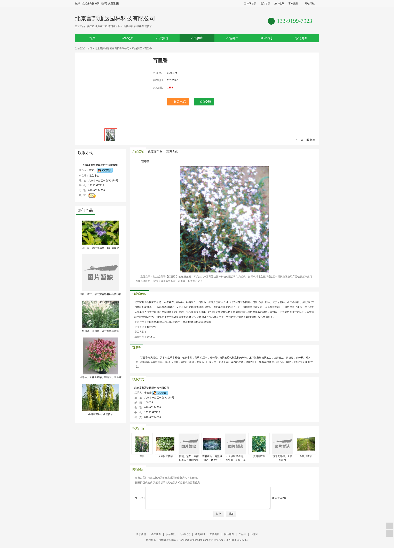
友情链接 (214, 534)
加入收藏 (279, 3)
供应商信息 (155, 151)
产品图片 (232, 38)
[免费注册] (113, 3)
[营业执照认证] (92, 195)
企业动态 (267, 38)
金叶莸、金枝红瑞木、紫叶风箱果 (100, 248)
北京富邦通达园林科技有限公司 (115, 18)
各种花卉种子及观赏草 (100, 414)
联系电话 (180, 101)
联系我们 (185, 534)
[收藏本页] (389, 526)
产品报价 (162, 38)
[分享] (389, 533)
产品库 (242, 534)
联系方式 (172, 151)
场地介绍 (301, 38)
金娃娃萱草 (306, 456)
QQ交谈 (205, 101)
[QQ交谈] (105, 170)
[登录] (104, 3)
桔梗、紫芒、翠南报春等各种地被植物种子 (189, 460)
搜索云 (254, 534)
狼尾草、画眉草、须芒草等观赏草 (100, 331)
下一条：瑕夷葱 (305, 140)
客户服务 (293, 3)
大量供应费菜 (165, 456)
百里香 (136, 347)
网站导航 (310, 3)
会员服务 (156, 534)
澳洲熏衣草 (259, 456)
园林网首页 (250, 3)
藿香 (142, 456)
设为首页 (265, 3)
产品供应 (197, 38)
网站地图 (229, 534)
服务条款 (171, 534)
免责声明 (200, 534)
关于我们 (141, 534)
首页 (92, 38)
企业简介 (127, 38)
